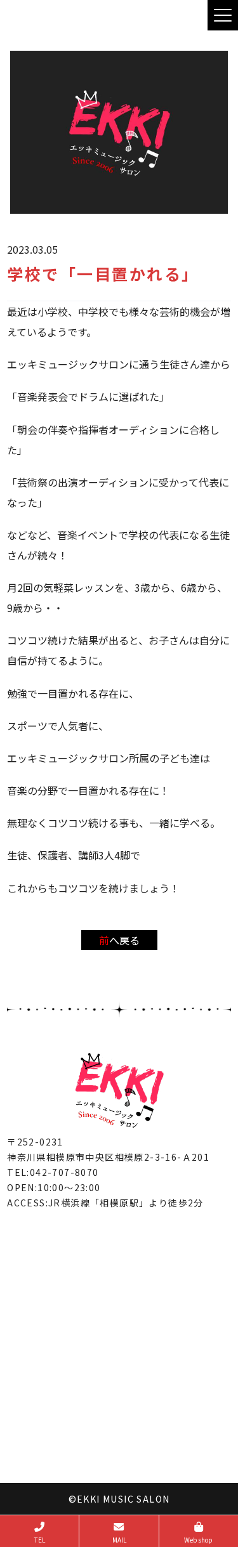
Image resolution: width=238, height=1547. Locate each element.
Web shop (198, 1539)
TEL (39, 1539)
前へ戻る (119, 940)
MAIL (119, 1539)
